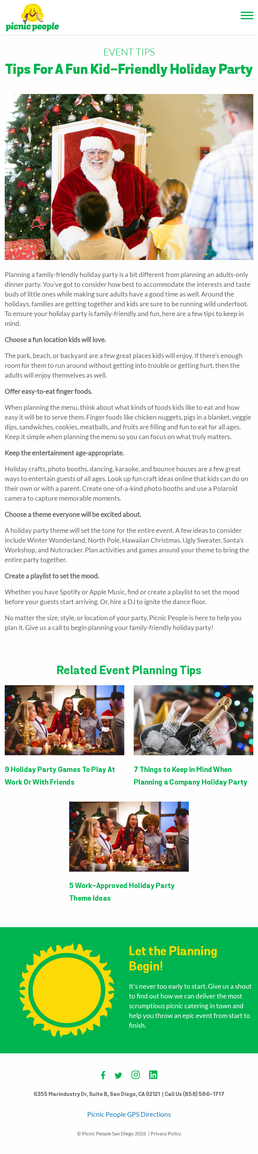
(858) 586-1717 (203, 1095)
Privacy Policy (166, 1133)
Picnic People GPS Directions (129, 1114)
